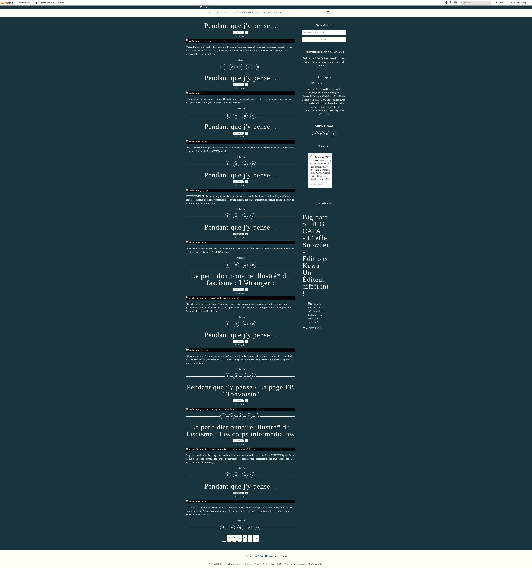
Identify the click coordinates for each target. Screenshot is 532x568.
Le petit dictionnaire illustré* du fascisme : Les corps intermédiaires (240, 430)
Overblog (282, 556)
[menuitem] (206, 13)
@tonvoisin (325, 160)
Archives (279, 13)
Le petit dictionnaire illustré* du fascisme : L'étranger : (240, 279)
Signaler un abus (268, 564)
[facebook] (446, 2)
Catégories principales (245, 13)
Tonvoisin (326, 62)
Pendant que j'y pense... (240, 25)
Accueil (206, 13)
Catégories (222, 13)
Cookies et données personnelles (295, 564)
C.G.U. (279, 564)
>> (256, 538)
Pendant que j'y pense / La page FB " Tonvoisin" (240, 390)
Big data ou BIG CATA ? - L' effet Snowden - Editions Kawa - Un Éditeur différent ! (316, 255)
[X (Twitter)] (451, 2)
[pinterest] (455, 2)
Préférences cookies (315, 564)
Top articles (248, 564)
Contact (293, 13)
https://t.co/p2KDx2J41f (320, 178)
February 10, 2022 (316, 184)
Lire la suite (240, 60)
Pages (266, 13)
